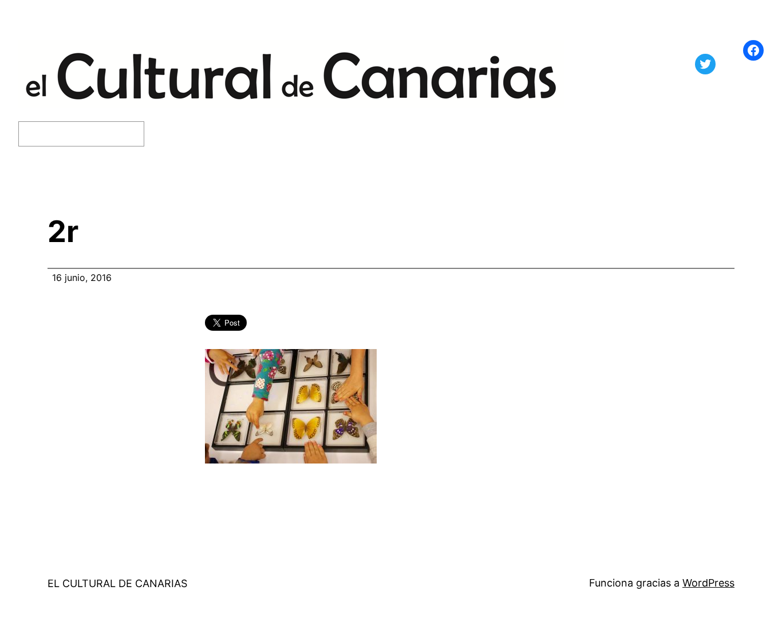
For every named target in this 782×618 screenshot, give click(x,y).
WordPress (708, 583)
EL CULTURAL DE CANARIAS (117, 583)
